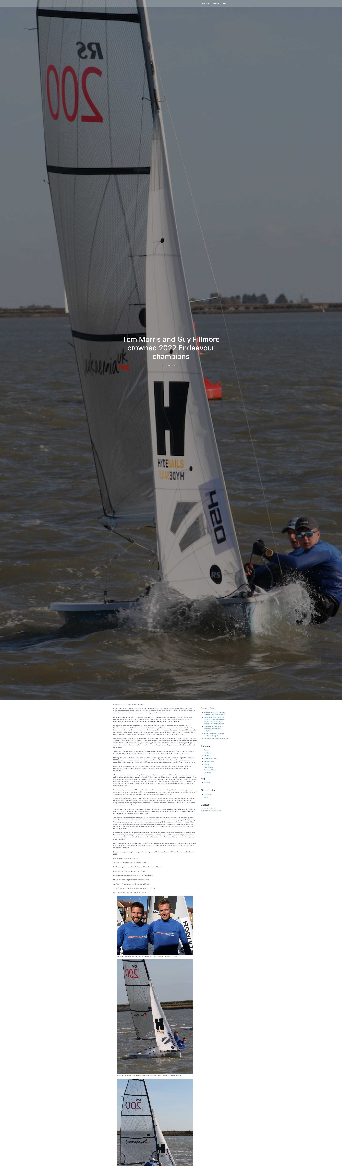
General (206, 756)
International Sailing (210, 758)
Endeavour (207, 753)
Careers (206, 750)
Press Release (208, 767)
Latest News (205, 3)
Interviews (216, 3)
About (224, 3)
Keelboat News (209, 761)
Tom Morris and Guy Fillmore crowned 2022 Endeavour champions (213, 729)
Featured (207, 782)
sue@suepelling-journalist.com (211, 811)
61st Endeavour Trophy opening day (216, 738)
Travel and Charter (210, 770)
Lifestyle (206, 764)
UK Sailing (207, 773)
